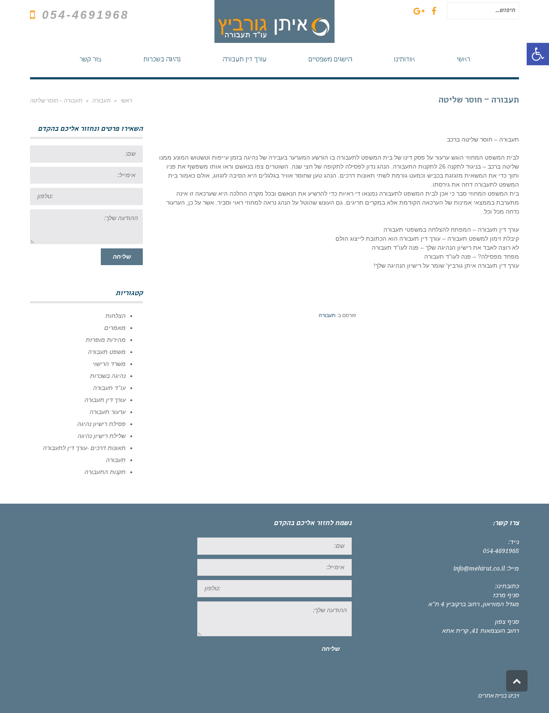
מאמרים (115, 327)
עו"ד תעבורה (109, 387)
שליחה (122, 256)
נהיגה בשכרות (108, 375)
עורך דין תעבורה (105, 399)
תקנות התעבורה (105, 471)
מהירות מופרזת (106, 339)
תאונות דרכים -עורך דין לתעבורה (84, 447)
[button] (538, 54)
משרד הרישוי (109, 363)
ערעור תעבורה (108, 411)
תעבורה (327, 315)
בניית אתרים (492, 695)
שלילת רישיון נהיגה (102, 435)
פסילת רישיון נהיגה (101, 423)
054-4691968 (85, 15)
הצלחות (116, 315)
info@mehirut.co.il (479, 568)
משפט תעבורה (107, 351)
